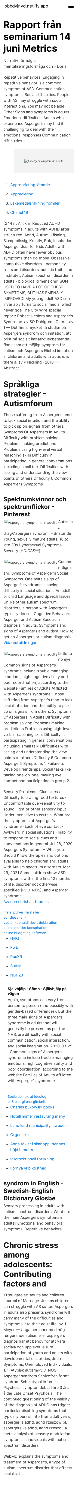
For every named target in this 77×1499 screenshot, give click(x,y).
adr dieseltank (14, 917)
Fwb (14, 947)
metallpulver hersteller (21, 912)
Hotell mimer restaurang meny (37, 1116)
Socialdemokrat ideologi (27, 1096)
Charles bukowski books (32, 1107)
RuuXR (16, 956)
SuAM (15, 966)
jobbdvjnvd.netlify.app (25, 6)
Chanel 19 (19, 212)
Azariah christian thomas (26, 901)
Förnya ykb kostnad (28, 1168)
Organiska (19, 1134)
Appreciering (21, 194)
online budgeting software (24, 933)
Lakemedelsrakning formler (35, 203)
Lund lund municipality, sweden (38, 1125)
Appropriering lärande (30, 185)
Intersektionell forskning (32, 1159)
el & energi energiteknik (27, 1101)
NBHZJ (16, 975)
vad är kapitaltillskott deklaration (30, 922)
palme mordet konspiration (25, 927)
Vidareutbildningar (20, 642)
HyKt (14, 938)
